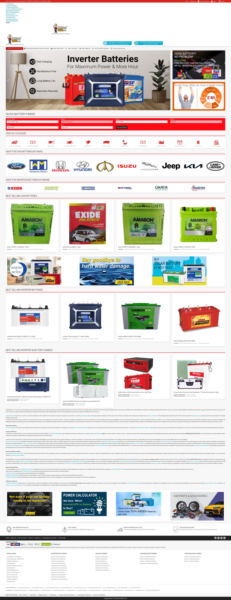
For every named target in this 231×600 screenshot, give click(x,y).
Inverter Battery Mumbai (109, 587)
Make (63, 119)
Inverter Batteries (11, 5)
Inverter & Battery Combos (14, 9)
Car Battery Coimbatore (59, 590)
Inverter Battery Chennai (38, 587)
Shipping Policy (43, 595)
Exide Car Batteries (100, 561)
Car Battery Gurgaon (82, 590)
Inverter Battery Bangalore (23, 587)
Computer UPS (10, 17)
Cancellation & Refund (84, 595)
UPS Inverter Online (11, 473)
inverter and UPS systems (17, 455)
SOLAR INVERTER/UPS (117, 469)
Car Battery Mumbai (118, 590)
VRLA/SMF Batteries (12, 570)
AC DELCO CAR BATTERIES (26, 461)
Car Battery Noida (129, 590)
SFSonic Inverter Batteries (58, 574)
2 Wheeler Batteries (12, 7)
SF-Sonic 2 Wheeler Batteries (148, 561)
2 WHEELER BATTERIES (12, 483)
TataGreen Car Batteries (102, 570)
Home (186, 1)
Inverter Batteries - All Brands (15, 559)
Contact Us (193, 1)
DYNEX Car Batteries (101, 559)
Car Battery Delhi (71, 590)
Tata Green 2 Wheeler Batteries (149, 563)
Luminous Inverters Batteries (30, 443)
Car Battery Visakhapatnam (153, 590)
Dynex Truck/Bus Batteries (192, 559)
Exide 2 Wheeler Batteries (147, 559)
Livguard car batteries (156, 463)
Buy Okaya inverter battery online (14, 445)
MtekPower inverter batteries (137, 443)
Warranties (53, 595)
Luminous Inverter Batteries (59, 568)
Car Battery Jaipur (106, 590)
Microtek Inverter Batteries (58, 570)
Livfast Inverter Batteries (58, 563)
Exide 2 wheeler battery (211, 483)
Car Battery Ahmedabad (20, 590)
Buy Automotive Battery (143, 427)
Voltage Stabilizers (12, 21)
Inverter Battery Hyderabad (94, 587)
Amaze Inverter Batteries (58, 559)
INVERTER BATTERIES (56, 433)
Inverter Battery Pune (135, 587)
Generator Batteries (12, 19)
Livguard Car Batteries (101, 563)
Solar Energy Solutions (13, 11)
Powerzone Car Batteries (102, 565)
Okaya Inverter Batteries (58, 572)
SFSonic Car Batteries (101, 568)
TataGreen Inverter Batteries (59, 579)
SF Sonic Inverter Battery (102, 445)
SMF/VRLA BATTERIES (27, 471)
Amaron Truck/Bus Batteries (192, 556)
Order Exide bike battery (133, 483)
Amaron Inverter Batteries (58, 556)
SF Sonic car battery (194, 461)
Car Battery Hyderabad (94, 590)
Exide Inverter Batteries (57, 561)
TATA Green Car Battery (71, 463)
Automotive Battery (11, 427)
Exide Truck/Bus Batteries (191, 561)
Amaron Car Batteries (101, 556)
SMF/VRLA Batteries (12, 12)
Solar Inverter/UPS (12, 16)
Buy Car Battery (153, 415)
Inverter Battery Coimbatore (52, 587)
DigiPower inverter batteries (109, 441)
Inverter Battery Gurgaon (79, 587)
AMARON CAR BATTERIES (78, 461)
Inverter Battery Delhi (66, 587)
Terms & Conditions (99, 595)
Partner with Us (22, 538)
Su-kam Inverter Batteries (58, 577)
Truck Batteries (11, 563)
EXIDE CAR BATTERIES (125, 461)
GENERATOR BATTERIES (12, 475)
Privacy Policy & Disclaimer (67, 595)
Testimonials (62, 538)
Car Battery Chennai (46, 590)
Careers (30, 538)
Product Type (11, 119)
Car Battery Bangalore (33, 590)
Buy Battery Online (197, 415)
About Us (13, 538)
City (62, 125)
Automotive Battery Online (81, 427)
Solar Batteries (11, 568)
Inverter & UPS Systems (13, 572)
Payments (33, 595)
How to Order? (23, 595)
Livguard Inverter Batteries (58, 565)
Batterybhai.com (10, 415)
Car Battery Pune (140, 590)
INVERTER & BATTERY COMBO (16, 453)
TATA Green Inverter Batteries (201, 445)
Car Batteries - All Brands (14, 556)
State (8, 125)
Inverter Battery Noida (122, 587)
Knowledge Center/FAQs (49, 538)
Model (118, 119)
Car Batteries (10, 4)
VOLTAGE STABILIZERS (12, 477)
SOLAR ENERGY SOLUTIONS (25, 469)
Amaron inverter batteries (12, 441)
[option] (16, 166)
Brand (172, 119)
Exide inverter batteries (166, 441)
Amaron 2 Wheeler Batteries (148, 556)
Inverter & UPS (10, 14)
